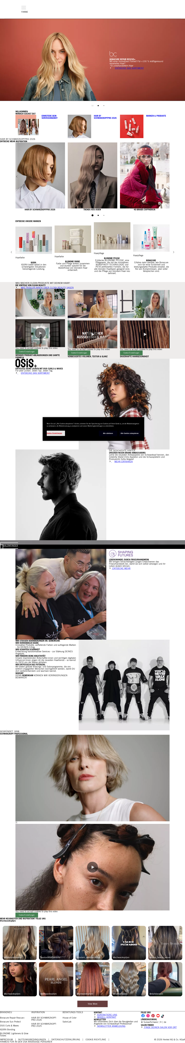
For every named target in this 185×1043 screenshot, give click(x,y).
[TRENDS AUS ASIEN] (92, 176)
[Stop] (92, 106)
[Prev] (16, 176)
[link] (161, 1022)
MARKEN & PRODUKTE (156, 115)
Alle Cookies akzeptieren (130, 433)
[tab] (98, 105)
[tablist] (92, 215)
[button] (40, 333)
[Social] (143, 1016)
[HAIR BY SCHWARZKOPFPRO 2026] (40, 176)
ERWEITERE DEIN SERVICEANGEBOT (50, 116)
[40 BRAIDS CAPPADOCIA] (145, 176)
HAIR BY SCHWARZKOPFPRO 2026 (105, 116)
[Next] (168, 176)
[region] (93, 429)
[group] (92, 64)
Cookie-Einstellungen (27, 352)
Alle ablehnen (108, 433)
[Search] (183, 12)
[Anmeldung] (181, 12)
